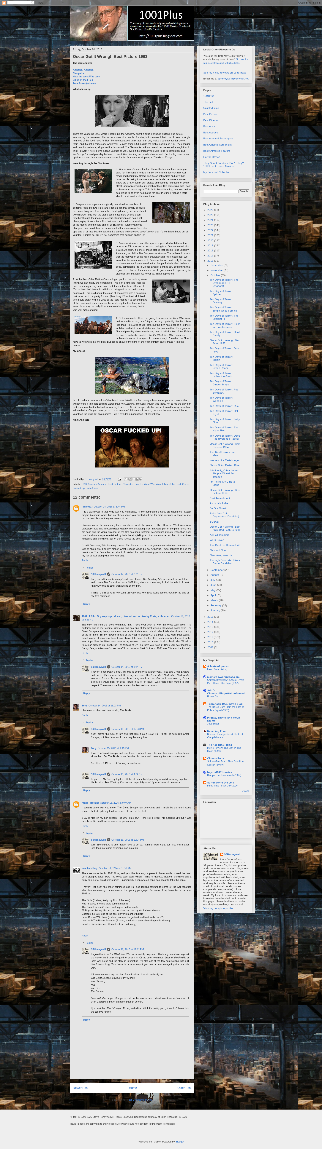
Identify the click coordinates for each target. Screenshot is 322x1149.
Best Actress (210, 132)
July (213, 579)
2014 (210, 621)
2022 (210, 230)
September (217, 569)
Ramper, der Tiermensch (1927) (224, 775)
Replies (90, 567)
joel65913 (87, 506)
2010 (210, 642)
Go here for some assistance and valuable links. (225, 61)
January (216, 610)
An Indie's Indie (219, 503)
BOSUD (214, 521)
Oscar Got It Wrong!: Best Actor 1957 (225, 342)
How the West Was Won (86, 76)
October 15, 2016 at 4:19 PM (113, 748)
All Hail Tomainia (219, 534)
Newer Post (80, 1087)
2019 (210, 245)
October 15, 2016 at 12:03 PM (127, 729)
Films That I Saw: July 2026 (222, 785)
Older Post (184, 1087)
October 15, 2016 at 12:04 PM (127, 839)
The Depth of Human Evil (224, 545)
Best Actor (209, 126)
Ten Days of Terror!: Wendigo (221, 399)
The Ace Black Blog (219, 744)
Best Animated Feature (216, 150)
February (216, 605)
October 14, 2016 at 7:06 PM (127, 574)
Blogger (180, 1141)
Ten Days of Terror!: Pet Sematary (224, 391)
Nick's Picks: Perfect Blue (224, 465)
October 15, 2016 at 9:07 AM (115, 802)
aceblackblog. (90, 868)
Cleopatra (78, 73)
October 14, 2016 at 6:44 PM (109, 506)
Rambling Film (216, 731)
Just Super (213, 723)
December (217, 265)
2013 (210, 626)
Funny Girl (212, 696)
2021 (210, 235)
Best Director (211, 120)
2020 (210, 240)
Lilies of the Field (83, 80)
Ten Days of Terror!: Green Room (221, 366)
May (213, 590)
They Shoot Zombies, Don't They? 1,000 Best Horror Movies (223, 165)
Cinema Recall (216, 758)
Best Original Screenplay (217, 144)
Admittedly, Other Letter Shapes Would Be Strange (224, 473)
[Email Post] (119, 479)
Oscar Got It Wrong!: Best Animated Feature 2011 (225, 528)
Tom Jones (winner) (84, 83)
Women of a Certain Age (224, 460)
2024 (210, 219)
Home (133, 1087)
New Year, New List (221, 555)
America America (97, 484)
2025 (210, 214)
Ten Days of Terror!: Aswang (221, 301)
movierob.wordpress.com (223, 676)
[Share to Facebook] (137, 479)
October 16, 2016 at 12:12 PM (127, 949)
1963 (84, 484)
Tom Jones (92, 488)
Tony (84, 705)
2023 (210, 225)
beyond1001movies (219, 772)
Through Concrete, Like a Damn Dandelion (225, 562)
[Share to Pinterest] (140, 479)
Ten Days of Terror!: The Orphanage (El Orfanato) (224, 283)
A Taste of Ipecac (218, 666)
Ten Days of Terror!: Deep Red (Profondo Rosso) (225, 437)
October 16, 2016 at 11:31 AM (115, 868)
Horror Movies (211, 156)
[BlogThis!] (130, 479)
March (215, 600)
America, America (83, 69)
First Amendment (220, 498)
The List (208, 101)
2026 (210, 209)
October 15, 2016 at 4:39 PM (127, 774)
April (214, 595)
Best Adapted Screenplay (218, 138)
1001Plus (208, 95)
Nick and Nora (218, 550)
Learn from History (217, 669)
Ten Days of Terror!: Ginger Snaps (221, 383)
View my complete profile (218, 908)
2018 (210, 250)
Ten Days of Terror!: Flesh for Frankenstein (225, 325)
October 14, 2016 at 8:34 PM (127, 667)
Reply (85, 560)
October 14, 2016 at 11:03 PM (105, 705)
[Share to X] (133, 479)
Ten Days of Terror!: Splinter (221, 293)
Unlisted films (211, 107)
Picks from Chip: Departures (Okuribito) (224, 515)
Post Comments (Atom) (139, 1099)
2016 (210, 260)
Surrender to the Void (220, 782)
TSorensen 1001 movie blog (225, 703)
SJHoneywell (98, 574)
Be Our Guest (218, 508)
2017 (210, 255)
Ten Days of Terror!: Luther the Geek (221, 375)
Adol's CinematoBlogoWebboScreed (226, 692)
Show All (245, 791)
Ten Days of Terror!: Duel (224, 405)
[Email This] (126, 479)
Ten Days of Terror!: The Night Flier (224, 429)
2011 (210, 637)
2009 (210, 647)
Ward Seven (217, 539)
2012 (210, 632)
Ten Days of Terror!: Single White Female (223, 309)
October (216, 275)
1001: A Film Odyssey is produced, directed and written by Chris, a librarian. (126, 616)
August (215, 574)
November (217, 270)
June (214, 584)
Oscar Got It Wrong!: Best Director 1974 (225, 445)
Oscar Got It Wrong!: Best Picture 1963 (225, 492)
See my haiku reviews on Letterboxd (224, 72)
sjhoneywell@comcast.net (233, 78)
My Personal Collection (216, 172)
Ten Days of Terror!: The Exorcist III (224, 317)
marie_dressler (90, 802)
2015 (210, 616)
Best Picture (114, 484)
